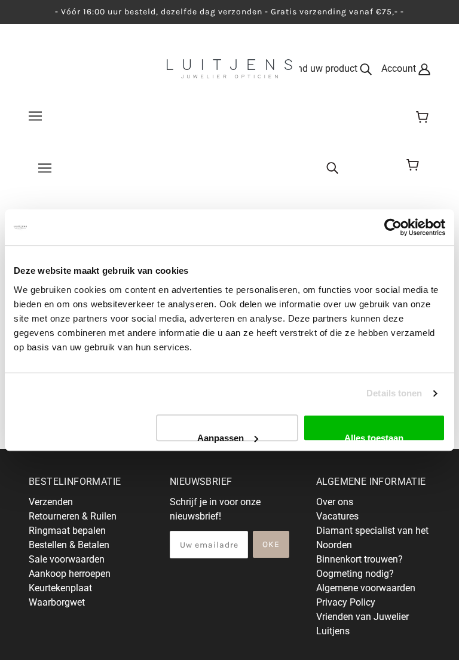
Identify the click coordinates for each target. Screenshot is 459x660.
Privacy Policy (345, 602)
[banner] (229, 68)
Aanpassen (220, 437)
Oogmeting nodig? (355, 573)
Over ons (334, 502)
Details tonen (394, 393)
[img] (332, 167)
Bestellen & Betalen (69, 545)
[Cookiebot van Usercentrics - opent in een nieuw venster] (393, 227)
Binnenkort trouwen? (359, 559)
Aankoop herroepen (70, 573)
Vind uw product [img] (324, 68)
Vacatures (337, 516)
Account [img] (399, 68)
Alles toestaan (373, 437)
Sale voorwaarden (67, 559)
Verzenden (51, 502)
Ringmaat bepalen (67, 530)
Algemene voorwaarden (365, 588)
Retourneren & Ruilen (73, 516)
